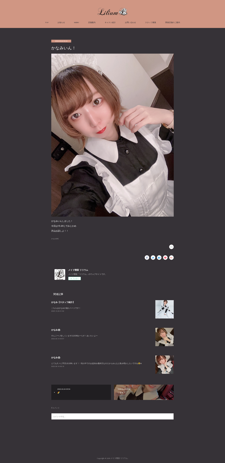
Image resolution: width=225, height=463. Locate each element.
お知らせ (61, 23)
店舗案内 (92, 23)
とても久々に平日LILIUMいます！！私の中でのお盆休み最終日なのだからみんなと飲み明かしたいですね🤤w (96, 363)
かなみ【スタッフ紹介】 (63, 302)
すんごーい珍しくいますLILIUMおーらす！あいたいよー (74, 335)
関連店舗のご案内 (172, 23)
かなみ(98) (55, 239)
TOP (46, 23)
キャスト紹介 (110, 23)
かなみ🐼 (55, 329)
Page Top (112, 446)
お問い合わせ (130, 23)
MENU (76, 23)
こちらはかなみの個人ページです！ (66, 308)
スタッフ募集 (150, 23)
